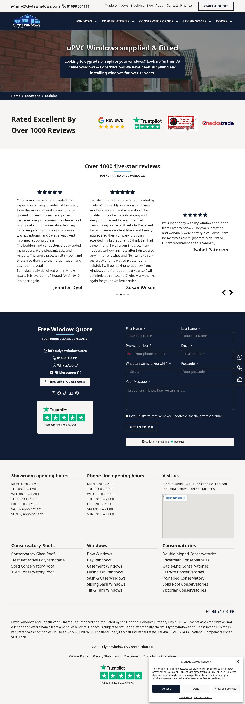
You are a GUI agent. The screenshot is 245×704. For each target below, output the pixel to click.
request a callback (67, 381)
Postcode (188, 363)
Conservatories (115, 21)
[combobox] (130, 353)
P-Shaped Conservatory (183, 578)
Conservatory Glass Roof (33, 553)
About (160, 5)
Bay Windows (99, 559)
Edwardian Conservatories (185, 559)
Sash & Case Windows (106, 578)
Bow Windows (99, 553)
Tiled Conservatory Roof (32, 572)
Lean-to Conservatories (183, 572)
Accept (166, 688)
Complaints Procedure (159, 656)
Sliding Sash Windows (106, 584)
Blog (149, 5)
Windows (84, 21)
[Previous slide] (224, 293)
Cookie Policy (185, 697)
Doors (221, 21)
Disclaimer (131, 656)
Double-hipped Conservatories (189, 553)
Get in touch (141, 427)
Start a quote (215, 6)
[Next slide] (230, 293)
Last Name (189, 328)
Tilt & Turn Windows (104, 590)
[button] (238, 661)
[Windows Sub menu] (95, 21)
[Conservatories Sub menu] (133, 21)
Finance (186, 5)
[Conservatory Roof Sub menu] (177, 21)
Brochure (137, 5)
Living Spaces (194, 21)
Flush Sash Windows (105, 572)
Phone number (137, 345)
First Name (134, 328)
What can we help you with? (147, 363)
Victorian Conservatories (184, 590)
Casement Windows (104, 566)
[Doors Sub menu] (231, 21)
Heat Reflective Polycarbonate (38, 559)
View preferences (225, 688)
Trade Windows (116, 5)
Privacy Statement (203, 697)
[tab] (117, 294)
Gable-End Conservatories (185, 566)
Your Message (136, 381)
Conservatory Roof (156, 21)
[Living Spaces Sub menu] (210, 21)
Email (185, 345)
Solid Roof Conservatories (185, 584)
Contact (172, 5)
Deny (196, 688)
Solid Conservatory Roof (32, 566)
